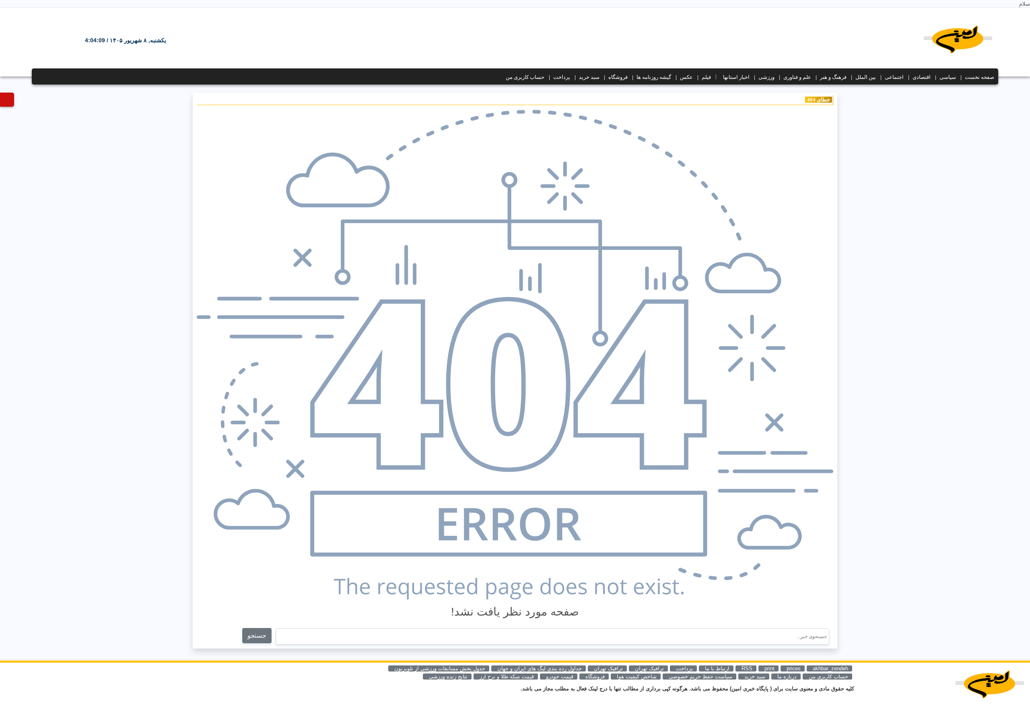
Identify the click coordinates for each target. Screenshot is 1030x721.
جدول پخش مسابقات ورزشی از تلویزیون (439, 668)
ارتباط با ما (717, 668)
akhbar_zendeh (830, 668)
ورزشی (766, 77)
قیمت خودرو (559, 676)
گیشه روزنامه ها (654, 77)
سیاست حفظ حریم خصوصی (700, 676)
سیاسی (947, 77)
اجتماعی (894, 77)
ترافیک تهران (608, 668)
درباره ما (787, 676)
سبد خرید (589, 77)
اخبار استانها (736, 77)
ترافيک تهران (649, 668)
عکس (686, 77)
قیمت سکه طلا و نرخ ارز (507, 676)
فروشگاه (618, 77)
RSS (747, 668)
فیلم (706, 77)
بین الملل (865, 77)
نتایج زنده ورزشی (448, 676)
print (769, 668)
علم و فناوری (797, 77)
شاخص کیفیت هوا (637, 676)
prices (794, 668)
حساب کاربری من (525, 77)
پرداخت (561, 77)
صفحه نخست (979, 77)
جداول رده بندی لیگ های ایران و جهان (539, 668)
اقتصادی (922, 77)
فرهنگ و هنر (833, 77)
